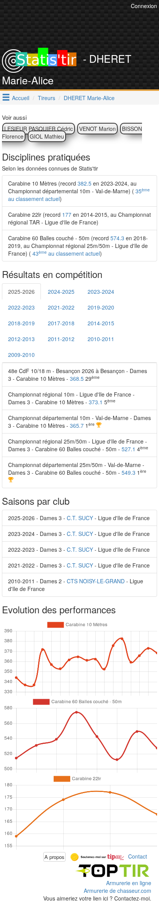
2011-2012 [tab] (61, 339)
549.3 (128, 472)
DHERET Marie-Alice (89, 98)
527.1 (128, 449)
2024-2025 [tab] (61, 291)
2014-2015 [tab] (101, 323)
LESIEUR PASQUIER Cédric (38, 128)
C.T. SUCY (80, 518)
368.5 (77, 378)
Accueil (20, 98)
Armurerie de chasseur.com (117, 890)
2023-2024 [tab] (101, 291)
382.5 (84, 183)
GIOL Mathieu (47, 136)
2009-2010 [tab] (21, 354)
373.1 (96, 402)
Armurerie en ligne (128, 883)
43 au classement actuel (65, 253)
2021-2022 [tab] (61, 307)
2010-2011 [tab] (101, 339)
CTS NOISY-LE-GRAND (96, 581)
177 (66, 214)
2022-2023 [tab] (21, 307)
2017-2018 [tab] (61, 323)
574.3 (117, 238)
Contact (137, 856)
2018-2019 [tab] (21, 323)
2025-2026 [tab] (21, 291)
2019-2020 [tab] (101, 307)
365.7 (77, 425)
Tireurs (46, 98)
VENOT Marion (97, 128)
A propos (54, 856)
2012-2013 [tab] (21, 339)
